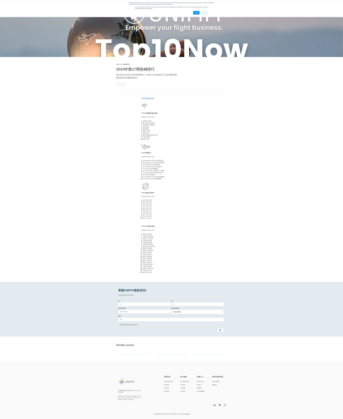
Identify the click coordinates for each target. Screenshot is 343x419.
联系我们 (199, 388)
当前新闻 (182, 388)
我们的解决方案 (168, 381)
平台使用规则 (215, 381)
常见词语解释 (200, 391)
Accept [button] (196, 12)
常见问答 (182, 384)
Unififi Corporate (121, 83)
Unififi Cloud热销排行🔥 (148, 98)
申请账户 (199, 384)
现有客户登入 (200, 381)
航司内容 (166, 384)
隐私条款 (214, 384)
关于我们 (166, 388)
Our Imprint (186, 414)
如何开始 (166, 391)
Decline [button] (204, 12)
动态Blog (182, 391)
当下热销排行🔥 (184, 381)
